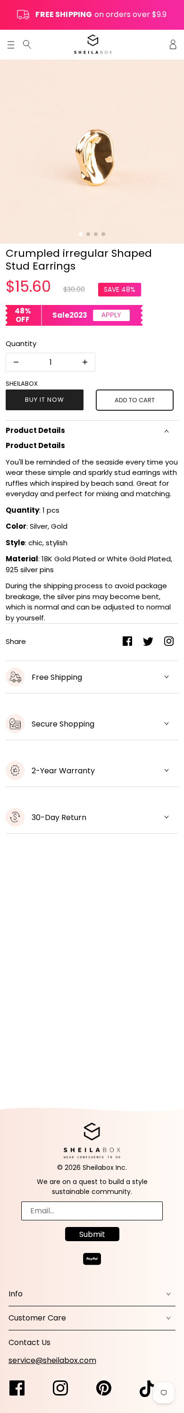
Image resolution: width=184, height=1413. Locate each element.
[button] (81, 234)
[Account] (173, 44)
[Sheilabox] (93, 44)
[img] (27, 44)
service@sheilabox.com (52, 1360)
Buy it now (44, 399)
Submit (92, 1234)
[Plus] (85, 362)
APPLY (111, 315)
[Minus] (16, 362)
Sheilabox (22, 383)
